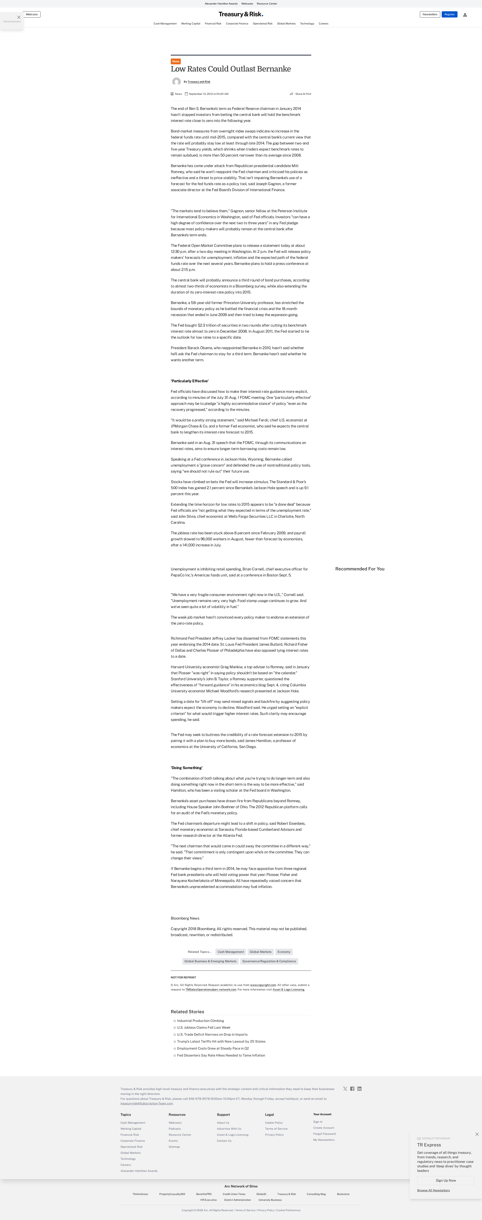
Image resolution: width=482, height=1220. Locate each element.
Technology (128, 1158)
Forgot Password (324, 1133)
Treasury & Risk (286, 1194)
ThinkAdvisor (140, 1194)
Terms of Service (276, 1128)
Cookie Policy (274, 1122)
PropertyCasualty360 (172, 1194)
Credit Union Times (234, 1194)
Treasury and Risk (199, 81)
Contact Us (224, 1140)
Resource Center (267, 3)
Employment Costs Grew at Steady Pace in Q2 (213, 1048)
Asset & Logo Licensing (233, 1134)
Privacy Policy (274, 1134)
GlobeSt (261, 1194)
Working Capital (130, 1128)
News (175, 61)
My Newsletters (324, 1139)
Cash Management (132, 1122)
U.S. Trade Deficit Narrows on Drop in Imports (212, 1034)
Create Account (323, 1127)
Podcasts (175, 1128)
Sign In (318, 1121)
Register (450, 14)
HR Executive (208, 1199)
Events (173, 1140)
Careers (125, 1164)
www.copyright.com (263, 985)
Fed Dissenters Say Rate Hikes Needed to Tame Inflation (221, 1055)
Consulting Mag (316, 1194)
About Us (223, 1122)
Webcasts (247, 3)
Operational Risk (131, 1146)
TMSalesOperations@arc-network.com (210, 989)
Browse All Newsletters (433, 1190)
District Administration (237, 1199)
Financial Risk (129, 1134)
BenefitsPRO (204, 1194)
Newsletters (430, 14)
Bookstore (343, 1194)
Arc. (206, 1210)
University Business (270, 1199)
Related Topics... (200, 952)
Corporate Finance (132, 1140)
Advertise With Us (229, 1128)
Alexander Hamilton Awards (221, 3)
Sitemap (174, 1146)
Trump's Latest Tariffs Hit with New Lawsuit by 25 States (221, 1041)
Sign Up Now (446, 1180)
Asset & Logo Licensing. (289, 989)
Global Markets (130, 1152)
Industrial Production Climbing (200, 1021)
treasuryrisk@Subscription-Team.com (146, 1103)
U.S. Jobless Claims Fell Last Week (203, 1027)
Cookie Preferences (288, 1210)
